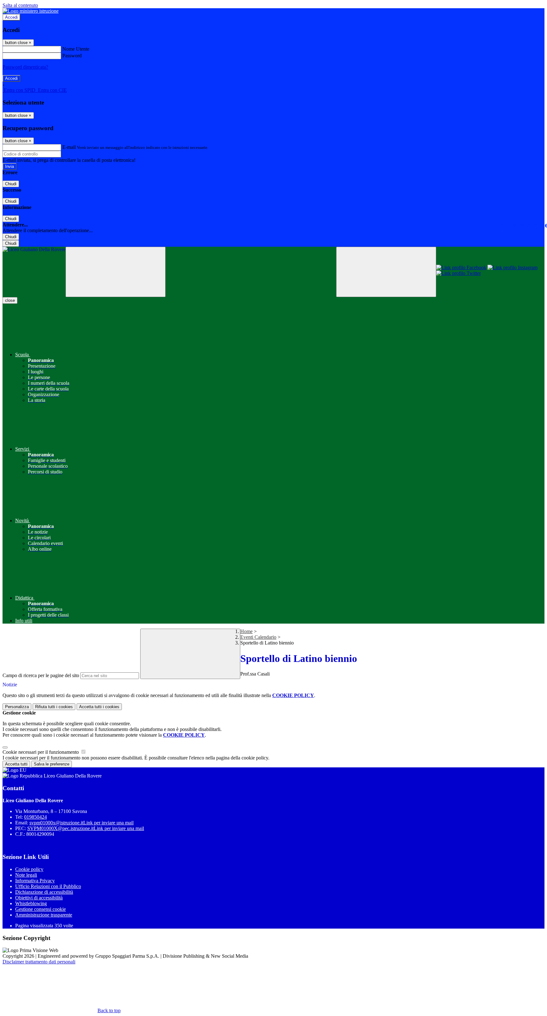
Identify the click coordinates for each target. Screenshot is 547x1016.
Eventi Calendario (258, 637)
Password (72, 55)
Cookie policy (29, 869)
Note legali (26, 875)
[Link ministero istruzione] (31, 11)
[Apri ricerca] (386, 272)
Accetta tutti (99, 706)
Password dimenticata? (25, 67)
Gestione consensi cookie (40, 909)
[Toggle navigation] (116, 272)
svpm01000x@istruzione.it (81, 822)
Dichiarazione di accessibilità (44, 892)
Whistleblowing (31, 903)
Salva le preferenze (51, 764)
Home (246, 631)
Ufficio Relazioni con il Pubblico (48, 886)
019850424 (35, 817)
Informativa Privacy (35, 880)
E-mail (69, 147)
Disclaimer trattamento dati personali (39, 961)
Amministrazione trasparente (43, 915)
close (10, 300)
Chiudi (10, 183)
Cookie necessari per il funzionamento (41, 752)
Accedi (11, 17)
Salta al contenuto (20, 5)
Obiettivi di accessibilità (39, 897)
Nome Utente (75, 49)
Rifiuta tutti (54, 706)
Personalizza (17, 706)
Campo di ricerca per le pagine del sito (41, 675)
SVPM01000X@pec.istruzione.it (85, 828)
